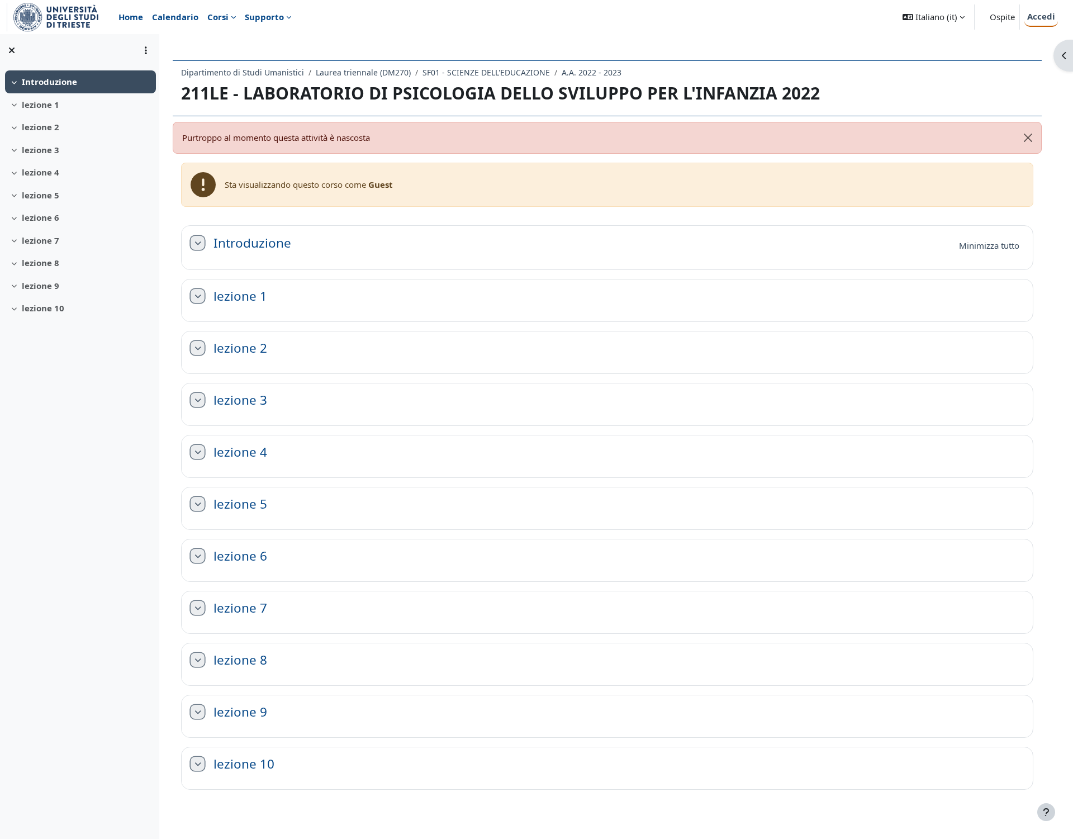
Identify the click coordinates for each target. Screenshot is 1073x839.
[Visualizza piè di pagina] (1046, 812)
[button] (933, 17)
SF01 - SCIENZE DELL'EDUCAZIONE (486, 72)
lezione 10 (43, 308)
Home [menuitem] (130, 16)
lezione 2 (40, 126)
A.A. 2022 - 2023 (591, 72)
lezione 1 (40, 104)
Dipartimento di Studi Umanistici (242, 72)
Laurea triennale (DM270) (363, 72)
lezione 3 (40, 149)
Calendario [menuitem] (175, 16)
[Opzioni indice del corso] (146, 50)
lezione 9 (40, 285)
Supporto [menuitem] (264, 16)
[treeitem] (79, 81)
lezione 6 (40, 217)
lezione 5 (40, 195)
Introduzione (49, 81)
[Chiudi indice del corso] (12, 50)
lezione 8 (40, 262)
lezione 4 (40, 172)
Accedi (1041, 16)
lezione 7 (40, 240)
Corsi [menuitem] (218, 16)
